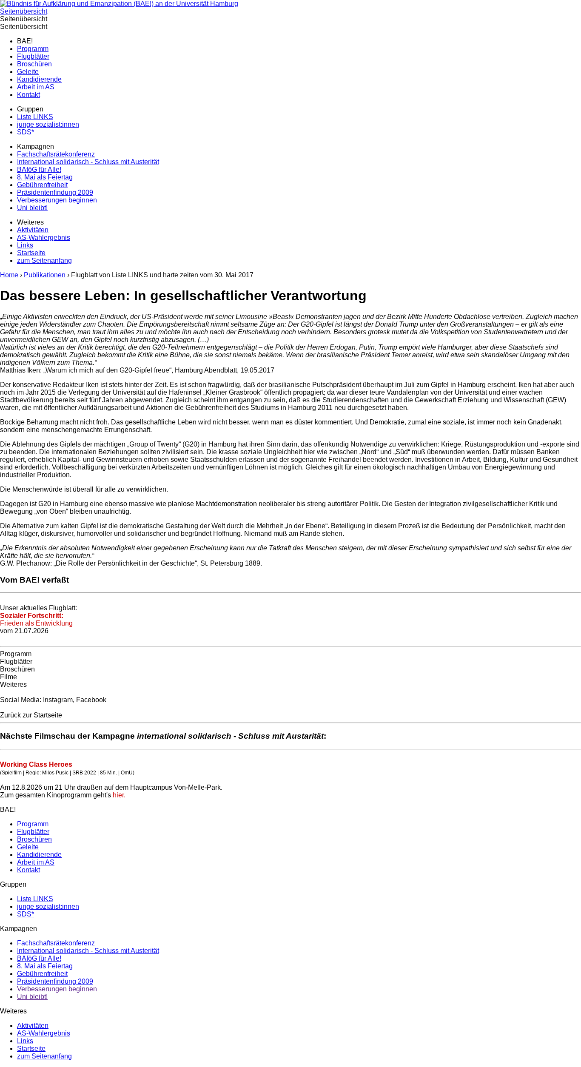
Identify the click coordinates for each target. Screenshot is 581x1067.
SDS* (25, 132)
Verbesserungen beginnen (57, 200)
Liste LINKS (35, 116)
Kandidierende (39, 79)
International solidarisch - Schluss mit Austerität (88, 161)
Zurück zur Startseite (31, 715)
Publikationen (45, 275)
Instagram (58, 699)
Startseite (31, 252)
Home (9, 275)
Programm (32, 48)
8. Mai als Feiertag (45, 177)
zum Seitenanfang (44, 260)
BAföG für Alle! (39, 169)
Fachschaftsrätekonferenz (56, 154)
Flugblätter (33, 56)
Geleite (28, 71)
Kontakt (28, 94)
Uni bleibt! (32, 207)
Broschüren (34, 64)
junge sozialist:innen (48, 124)
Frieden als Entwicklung (36, 619)
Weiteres (13, 684)
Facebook (91, 699)
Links (25, 245)
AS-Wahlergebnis (43, 237)
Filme (8, 676)
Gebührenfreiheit (42, 184)
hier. (118, 795)
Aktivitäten (32, 229)
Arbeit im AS (35, 87)
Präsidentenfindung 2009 (55, 192)
